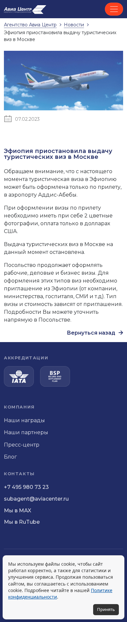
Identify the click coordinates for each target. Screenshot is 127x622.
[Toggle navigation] (114, 9)
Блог (10, 457)
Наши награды (24, 420)
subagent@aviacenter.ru (36, 499)
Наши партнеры (26, 432)
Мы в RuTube (22, 522)
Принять (106, 609)
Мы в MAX (17, 510)
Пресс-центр (21, 445)
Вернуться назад (92, 333)
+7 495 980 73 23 (26, 487)
